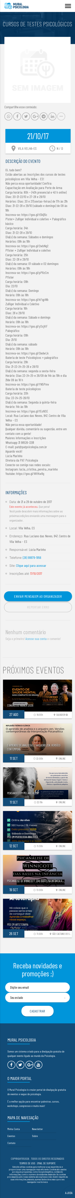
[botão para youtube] (38, 1065)
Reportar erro (38, 607)
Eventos (11, 1136)
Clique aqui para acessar (31, 565)
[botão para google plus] (29, 1065)
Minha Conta (13, 1129)
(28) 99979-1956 (32, 557)
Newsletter (37, 1129)
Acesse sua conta (36, 638)
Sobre (35, 1136)
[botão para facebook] (11, 1065)
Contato (11, 1143)
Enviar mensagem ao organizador (38, 596)
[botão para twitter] (20, 1065)
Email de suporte (46, 1163)
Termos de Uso (27, 1163)
